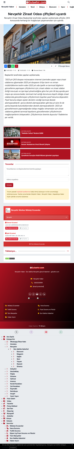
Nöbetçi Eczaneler (13, 306)
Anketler (10, 416)
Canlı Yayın (14, 396)
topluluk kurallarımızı (24, 192)
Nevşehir (13, 347)
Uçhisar (13, 379)
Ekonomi (52, 7)
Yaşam (19, 361)
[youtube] (46, 332)
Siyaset (19, 364)
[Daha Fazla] (16, 66)
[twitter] (16, 332)
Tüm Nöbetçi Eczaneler (38, 244)
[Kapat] (73, 445)
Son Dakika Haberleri (46, 313)
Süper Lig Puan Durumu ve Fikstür (22, 433)
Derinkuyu (14, 391)
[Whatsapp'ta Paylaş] (13, 66)
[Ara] (68, 2)
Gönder (9, 185)
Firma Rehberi (12, 406)
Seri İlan (10, 408)
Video (9, 401)
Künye (9, 418)
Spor (63, 7)
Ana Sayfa (10, 337)
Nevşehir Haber (7, 7)
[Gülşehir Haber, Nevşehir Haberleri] (36, 2)
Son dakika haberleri (21, 349)
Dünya (42, 7)
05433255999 (38, 283)
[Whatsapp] (40, 294)
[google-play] (41, 298)
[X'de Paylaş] (9, 66)
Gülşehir (13, 369)
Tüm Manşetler (12, 313)
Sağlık (18, 357)
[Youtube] (37, 294)
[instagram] (31, 332)
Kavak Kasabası (16, 384)
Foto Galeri (11, 399)
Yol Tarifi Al (24, 228)
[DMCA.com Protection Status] (10, 258)
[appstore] (32, 298)
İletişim (9, 421)
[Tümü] (68, 251)
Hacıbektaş (14, 371)
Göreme (13, 376)
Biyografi (10, 413)
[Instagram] (33, 294)
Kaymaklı (13, 389)
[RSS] (44, 294)
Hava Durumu (44, 306)
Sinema (19, 366)
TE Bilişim (42, 326)
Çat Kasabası (15, 386)
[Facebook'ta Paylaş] (5, 66)
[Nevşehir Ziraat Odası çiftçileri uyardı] (37, 44)
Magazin (19, 354)
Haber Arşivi (12, 317)
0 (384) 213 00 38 (12, 239)
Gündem (22, 7)
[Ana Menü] (4, 2)
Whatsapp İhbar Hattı (18, 342)
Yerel (32, 7)
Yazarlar (10, 404)
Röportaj (10, 411)
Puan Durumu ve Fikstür (47, 309)
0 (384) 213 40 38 (12, 228)
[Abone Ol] (64, 66)
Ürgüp (12, 374)
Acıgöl (12, 394)
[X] (30, 294)
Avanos (13, 381)
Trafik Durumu (11, 309)
